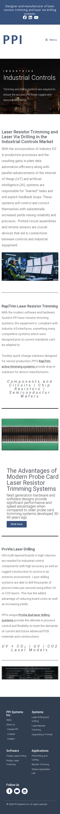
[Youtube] (17, 791)
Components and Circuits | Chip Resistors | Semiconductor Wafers (30, 388)
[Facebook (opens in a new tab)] (25, 17)
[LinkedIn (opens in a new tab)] (30, 17)
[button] (17, 524)
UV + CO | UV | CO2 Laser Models (30, 648)
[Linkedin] (25, 791)
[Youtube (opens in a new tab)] (35, 17)
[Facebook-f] (9, 791)
